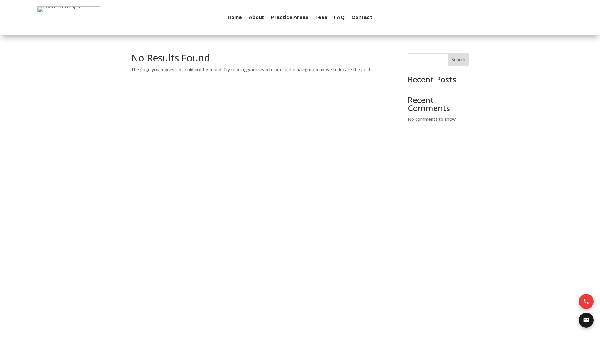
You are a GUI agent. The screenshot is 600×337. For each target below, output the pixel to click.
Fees (321, 17)
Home (235, 17)
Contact (362, 17)
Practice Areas (289, 17)
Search (458, 59)
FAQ (339, 17)
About (256, 17)
